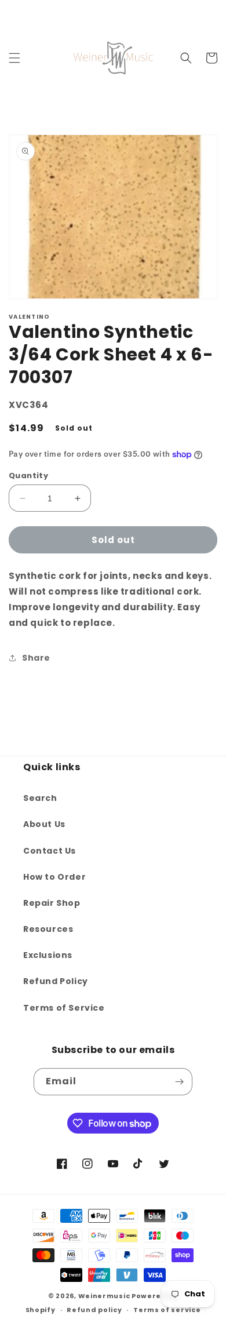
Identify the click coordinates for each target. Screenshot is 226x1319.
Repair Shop (52, 903)
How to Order (54, 877)
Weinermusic (104, 1295)
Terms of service (167, 1309)
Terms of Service (64, 1008)
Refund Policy (55, 981)
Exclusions (47, 955)
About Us (44, 824)
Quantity (28, 475)
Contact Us (49, 851)
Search (40, 798)
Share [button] (36, 658)
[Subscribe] (179, 1081)
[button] (14, 58)
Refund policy (94, 1309)
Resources (48, 929)
